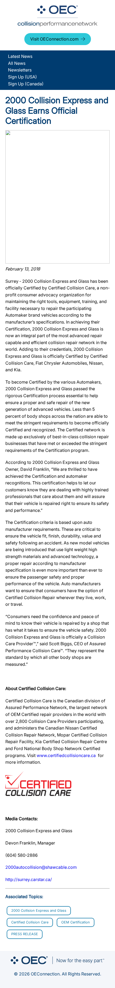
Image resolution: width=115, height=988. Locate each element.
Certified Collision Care (29, 922)
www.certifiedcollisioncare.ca (66, 755)
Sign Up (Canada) (26, 83)
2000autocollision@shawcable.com (41, 867)
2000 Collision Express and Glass (38, 911)
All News (16, 63)
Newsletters (20, 70)
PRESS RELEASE (24, 934)
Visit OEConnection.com (54, 39)
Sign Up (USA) (22, 76)
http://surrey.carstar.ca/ (28, 879)
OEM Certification (75, 922)
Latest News (20, 56)
